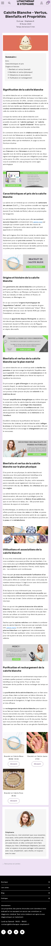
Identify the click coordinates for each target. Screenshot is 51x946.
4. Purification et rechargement (20, 78)
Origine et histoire (12, 66)
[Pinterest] (16, 932)
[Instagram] (9, 932)
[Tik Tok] (22, 932)
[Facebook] (3, 932)
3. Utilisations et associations (19, 75)
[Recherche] (9, 3)
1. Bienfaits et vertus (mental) (19, 69)
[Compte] (41, 3)
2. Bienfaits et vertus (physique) (20, 72)
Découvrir (13, 764)
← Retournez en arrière (11, 864)
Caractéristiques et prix (14, 64)
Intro (7, 61)
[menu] (2, 3)
